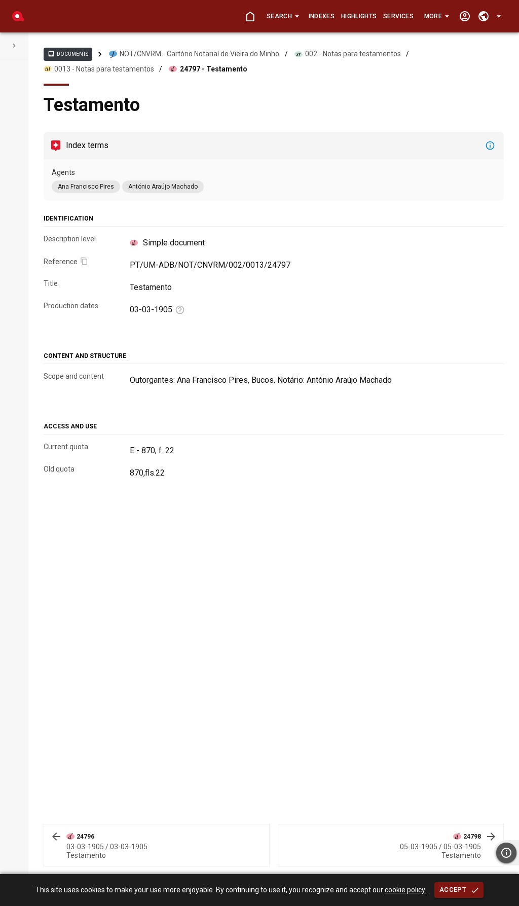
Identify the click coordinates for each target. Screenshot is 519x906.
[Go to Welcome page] (250, 16)
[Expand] (14, 46)
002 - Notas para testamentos (353, 54)
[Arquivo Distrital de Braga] (18, 16)
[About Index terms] (490, 145)
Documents (68, 53)
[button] (283, 16)
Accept (452, 889)
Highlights (359, 16)
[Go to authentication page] (464, 16)
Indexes (322, 16)
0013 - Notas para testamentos (104, 69)
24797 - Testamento (213, 69)
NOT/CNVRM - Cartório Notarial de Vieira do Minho (199, 54)
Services (398, 16)
